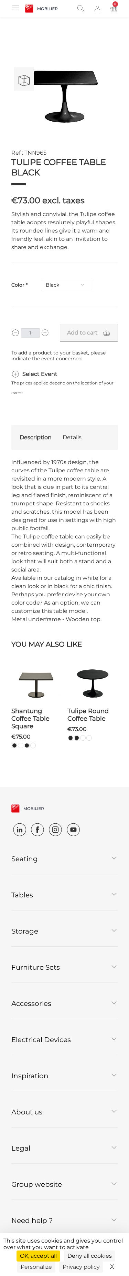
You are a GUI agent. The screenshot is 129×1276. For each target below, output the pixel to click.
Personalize (36, 1267)
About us (26, 1112)
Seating (24, 859)
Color (17, 285)
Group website (36, 1184)
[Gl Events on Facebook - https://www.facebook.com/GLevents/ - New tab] (37, 829)
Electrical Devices (41, 1040)
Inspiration (30, 1076)
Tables (22, 895)
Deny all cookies (89, 1256)
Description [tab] (36, 437)
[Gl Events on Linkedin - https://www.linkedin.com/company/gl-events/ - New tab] (19, 829)
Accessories (31, 1003)
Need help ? (32, 1220)
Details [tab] (72, 437)
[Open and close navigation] (15, 8)
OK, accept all (38, 1256)
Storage (24, 931)
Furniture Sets (35, 967)
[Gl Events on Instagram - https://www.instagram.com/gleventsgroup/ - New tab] (55, 829)
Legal (20, 1148)
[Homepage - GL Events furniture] (41, 8)
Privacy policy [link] (81, 1267)
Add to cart (82, 332)
